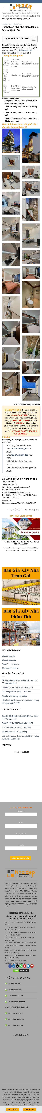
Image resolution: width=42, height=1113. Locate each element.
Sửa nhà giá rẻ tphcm (10, 668)
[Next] (39, 536)
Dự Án (14, 13)
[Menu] (4, 7)
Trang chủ (6, 13)
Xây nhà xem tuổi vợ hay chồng (14, 696)
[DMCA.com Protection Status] (21, 970)
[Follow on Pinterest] (24, 966)
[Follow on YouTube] (32, 966)
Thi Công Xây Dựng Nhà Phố (13, 16)
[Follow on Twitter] (13, 966)
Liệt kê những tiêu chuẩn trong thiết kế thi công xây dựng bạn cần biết (20, 701)
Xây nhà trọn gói (8, 656)
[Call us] (21, 966)
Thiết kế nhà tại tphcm (10, 664)
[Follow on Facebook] (10, 966)
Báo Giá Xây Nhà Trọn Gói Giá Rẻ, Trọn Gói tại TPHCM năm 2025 (20, 681)
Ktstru (10, 963)
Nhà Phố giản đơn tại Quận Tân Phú (16, 692)
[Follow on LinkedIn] (28, 966)
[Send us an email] (17, 966)
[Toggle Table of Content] (32, 39)
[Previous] (3, 536)
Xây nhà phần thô (9, 660)
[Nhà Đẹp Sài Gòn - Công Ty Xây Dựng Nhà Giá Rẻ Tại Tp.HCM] (21, 7)
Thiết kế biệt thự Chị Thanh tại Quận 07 (17, 687)
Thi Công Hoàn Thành (28, 13)
